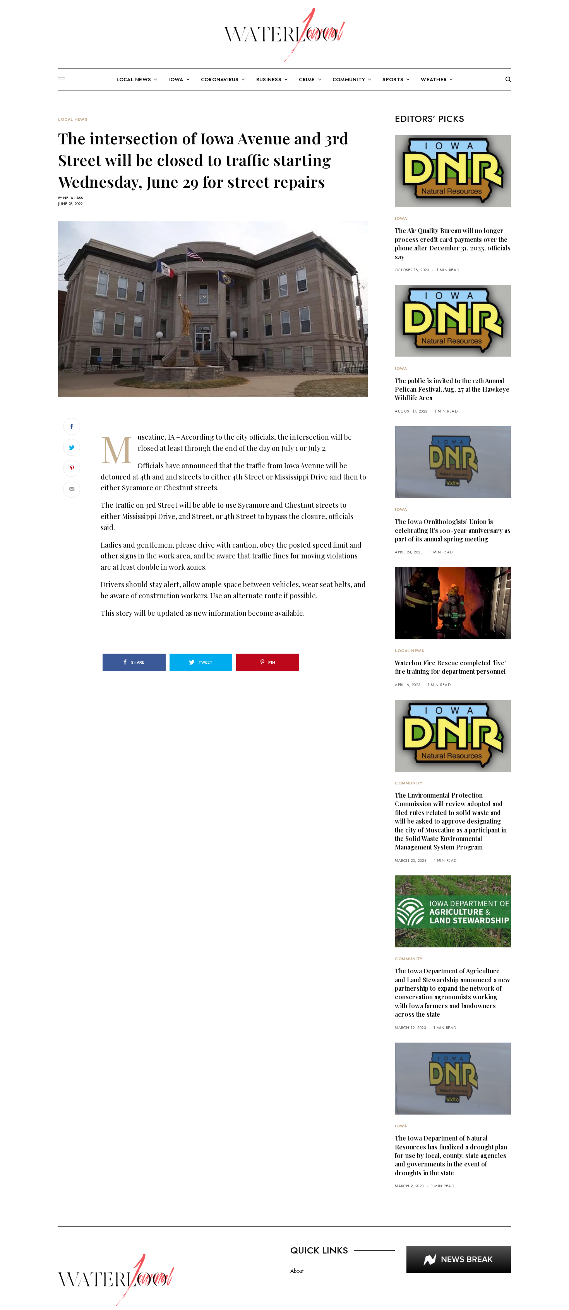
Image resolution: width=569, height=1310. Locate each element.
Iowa (401, 218)
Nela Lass (73, 198)
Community (409, 783)
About (296, 1271)
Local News (72, 120)
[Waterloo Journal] (284, 35)
